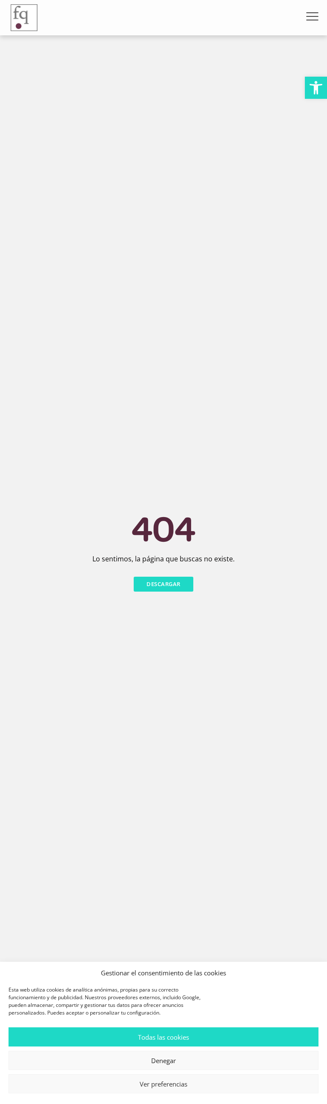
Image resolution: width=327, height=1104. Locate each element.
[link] (316, 88)
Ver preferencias (163, 1084)
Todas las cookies (163, 1037)
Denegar (163, 1060)
